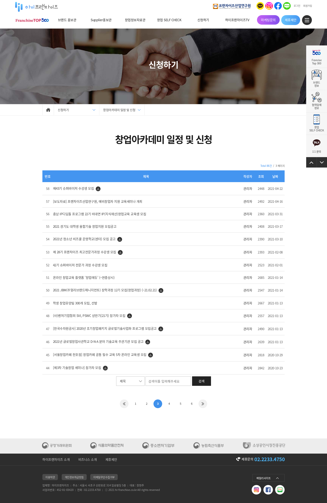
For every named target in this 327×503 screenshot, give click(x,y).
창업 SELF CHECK (169, 19)
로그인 (297, 5)
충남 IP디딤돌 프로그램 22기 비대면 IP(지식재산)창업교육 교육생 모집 (99, 213)
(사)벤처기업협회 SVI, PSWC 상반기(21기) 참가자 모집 (89, 315)
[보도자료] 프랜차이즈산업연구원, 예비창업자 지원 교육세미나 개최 (97, 201)
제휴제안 (291, 19)
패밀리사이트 (263, 478)
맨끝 (203, 403)
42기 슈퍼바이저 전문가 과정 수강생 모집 (80, 265)
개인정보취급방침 (74, 477)
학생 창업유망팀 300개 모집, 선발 (75, 303)
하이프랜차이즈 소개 (56, 459)
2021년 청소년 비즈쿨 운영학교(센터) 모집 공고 (85, 238)
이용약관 (50, 477)
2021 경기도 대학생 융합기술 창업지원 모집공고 (85, 226)
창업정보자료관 (135, 19)
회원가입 (307, 5)
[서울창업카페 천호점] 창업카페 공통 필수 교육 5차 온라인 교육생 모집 (100, 354)
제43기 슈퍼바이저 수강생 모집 (74, 188)
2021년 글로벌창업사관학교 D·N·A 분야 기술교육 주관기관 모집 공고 (99, 341)
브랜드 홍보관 (67, 19)
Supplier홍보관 (101, 19)
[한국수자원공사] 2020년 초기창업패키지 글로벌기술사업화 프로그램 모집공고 (105, 328)
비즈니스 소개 (87, 459)
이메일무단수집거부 (104, 477)
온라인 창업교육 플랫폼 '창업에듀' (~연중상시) (84, 277)
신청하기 (203, 19)
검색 (202, 381)
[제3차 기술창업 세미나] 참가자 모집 (77, 367)
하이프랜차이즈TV (237, 19)
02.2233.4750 (269, 459)
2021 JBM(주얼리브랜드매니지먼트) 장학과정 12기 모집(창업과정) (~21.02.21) (105, 290)
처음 (124, 403)
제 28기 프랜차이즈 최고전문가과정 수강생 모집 (85, 252)
